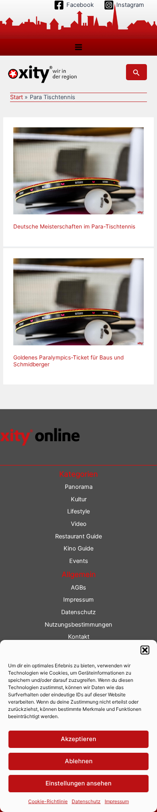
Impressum (117, 801)
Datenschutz (86, 801)
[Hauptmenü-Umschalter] (78, 47)
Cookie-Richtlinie (48, 801)
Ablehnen (79, 761)
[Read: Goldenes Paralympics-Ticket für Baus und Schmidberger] (78, 301)
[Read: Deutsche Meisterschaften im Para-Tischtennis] (78, 170)
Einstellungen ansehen (78, 783)
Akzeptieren (78, 739)
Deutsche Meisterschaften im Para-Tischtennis (74, 226)
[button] (145, 650)
